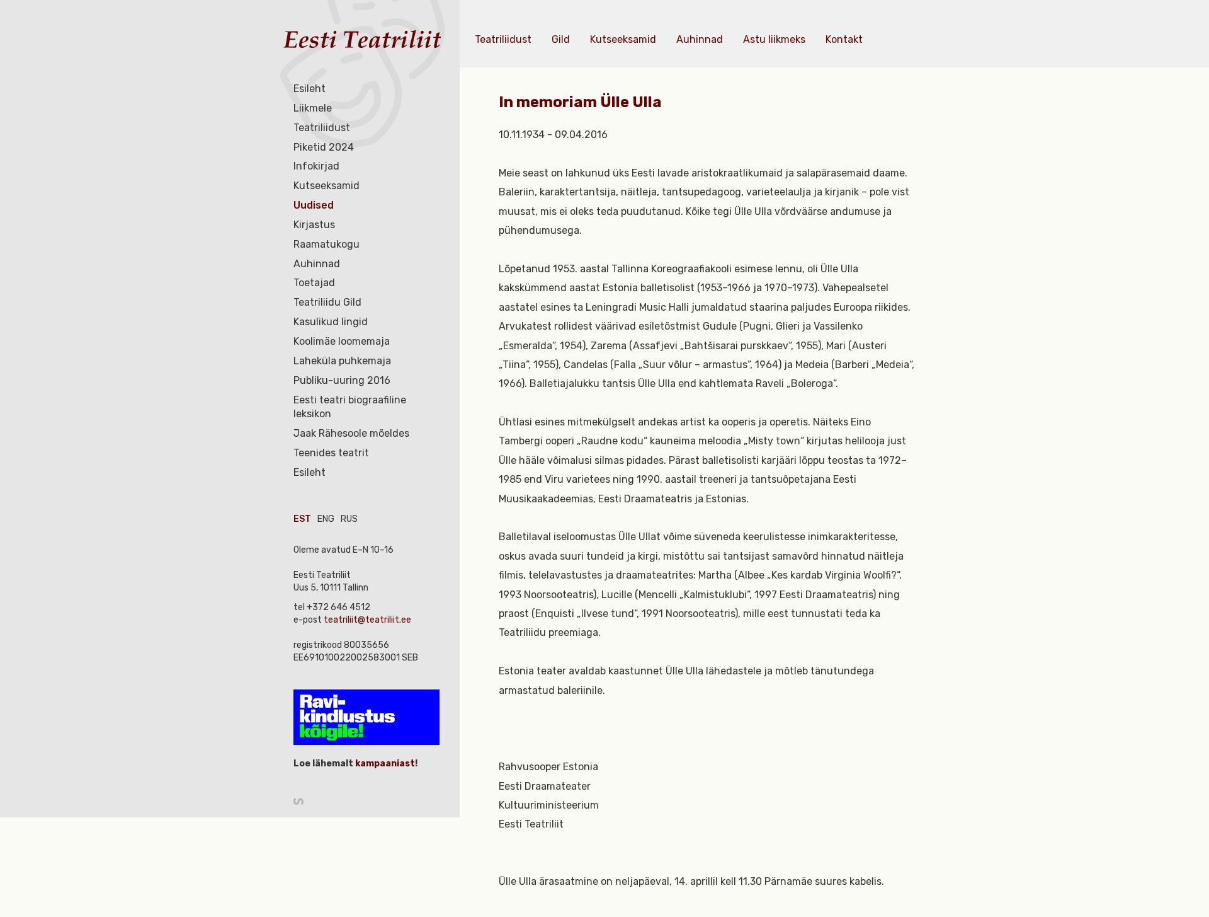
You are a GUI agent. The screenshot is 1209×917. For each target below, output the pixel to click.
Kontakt (844, 39)
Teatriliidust (321, 128)
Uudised (313, 205)
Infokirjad (316, 166)
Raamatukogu (326, 244)
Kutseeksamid (326, 186)
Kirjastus (314, 225)
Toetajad (314, 283)
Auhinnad (316, 264)
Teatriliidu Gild (327, 302)
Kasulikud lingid (330, 322)
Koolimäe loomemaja (341, 341)
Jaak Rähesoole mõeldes (351, 433)
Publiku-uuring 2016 (341, 380)
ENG (325, 519)
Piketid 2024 (323, 147)
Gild (561, 39)
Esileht (309, 89)
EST (302, 519)
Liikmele (312, 108)
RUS (349, 519)
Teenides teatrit (331, 453)
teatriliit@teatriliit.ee (367, 619)
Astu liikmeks (774, 39)
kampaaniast (384, 763)
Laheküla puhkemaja (342, 361)
